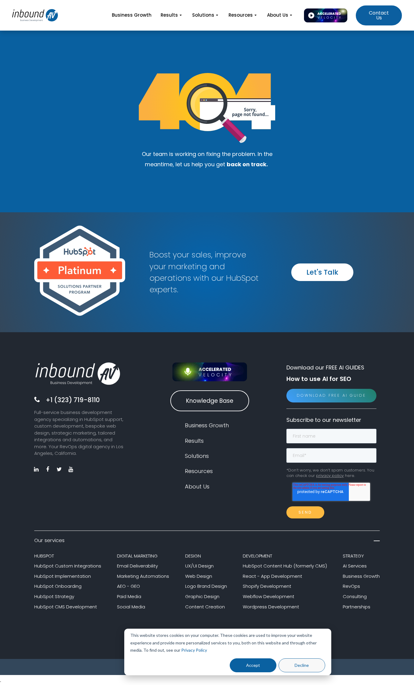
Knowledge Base (209, 401)
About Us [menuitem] (277, 15)
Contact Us (379, 15)
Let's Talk (322, 272)
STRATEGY (353, 556)
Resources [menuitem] (241, 15)
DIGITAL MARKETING (137, 556)
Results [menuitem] (169, 15)
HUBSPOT (44, 556)
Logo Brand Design (206, 586)
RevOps (351, 586)
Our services (49, 540)
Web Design (198, 576)
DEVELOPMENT (257, 556)
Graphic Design (202, 596)
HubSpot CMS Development (65, 607)
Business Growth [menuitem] (132, 15)
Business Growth (361, 576)
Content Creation (205, 607)
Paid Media (129, 596)
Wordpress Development (271, 607)
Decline (302, 665)
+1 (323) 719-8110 (73, 399)
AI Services (355, 566)
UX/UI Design (199, 566)
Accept (253, 665)
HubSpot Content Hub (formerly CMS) (285, 566)
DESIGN (193, 556)
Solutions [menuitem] (203, 15)
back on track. (248, 164)
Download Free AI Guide (331, 395)
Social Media (131, 607)
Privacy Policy (194, 650)
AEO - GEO (128, 586)
